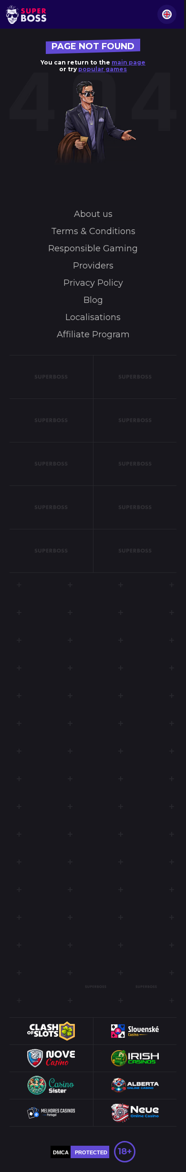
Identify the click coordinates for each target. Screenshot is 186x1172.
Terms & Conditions (93, 231)
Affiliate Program (93, 334)
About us (93, 214)
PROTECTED (91, 1152)
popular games (102, 69)
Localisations (93, 317)
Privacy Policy (93, 283)
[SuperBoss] (26, 14)
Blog (93, 300)
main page (128, 62)
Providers (93, 265)
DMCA (61, 1152)
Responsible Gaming (93, 248)
